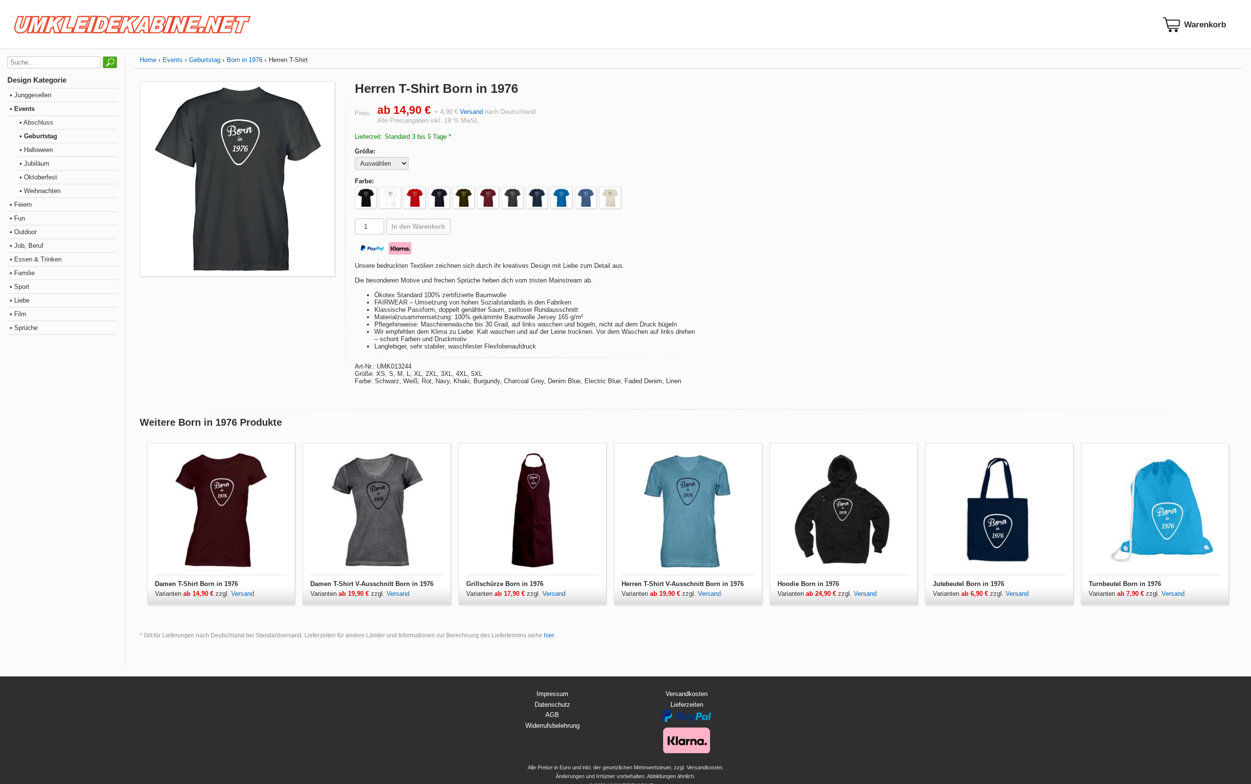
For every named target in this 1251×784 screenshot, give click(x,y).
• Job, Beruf (26, 245)
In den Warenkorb (418, 226)
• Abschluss (36, 122)
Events (173, 60)
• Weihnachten (40, 191)
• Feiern (21, 204)
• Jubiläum (34, 163)
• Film (18, 314)
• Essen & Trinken (36, 259)
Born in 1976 (244, 60)
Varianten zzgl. (193, 593)
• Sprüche (24, 327)
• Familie (22, 273)
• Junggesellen (30, 95)
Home (148, 60)
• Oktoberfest (38, 177)
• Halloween (36, 149)
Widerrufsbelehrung (552, 725)
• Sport (19, 286)
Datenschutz (552, 704)
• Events (22, 108)
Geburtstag (204, 60)
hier (549, 635)
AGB (552, 715)
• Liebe (19, 300)
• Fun (17, 218)
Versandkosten (687, 693)
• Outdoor (23, 232)
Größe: (365, 151)
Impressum (552, 693)
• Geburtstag (38, 136)
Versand (471, 111)
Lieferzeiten (686, 704)
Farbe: (364, 181)
